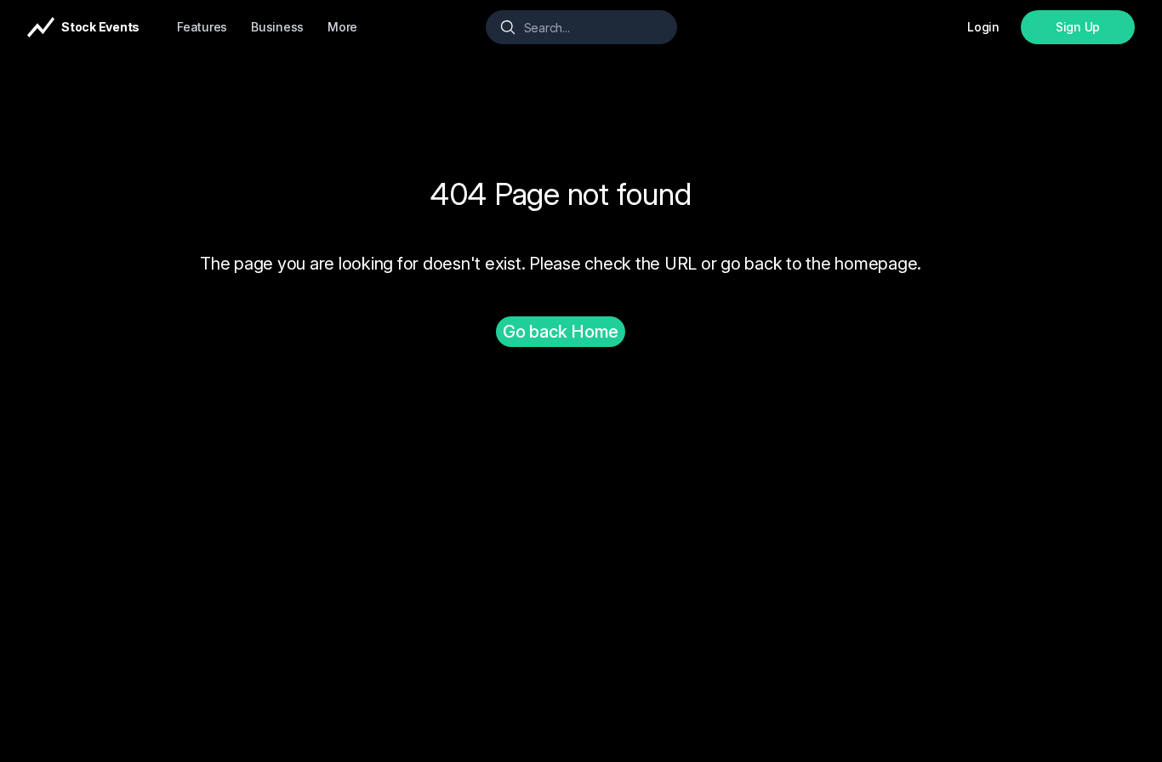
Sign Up (1078, 27)
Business (277, 27)
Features (202, 27)
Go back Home (560, 331)
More (342, 27)
